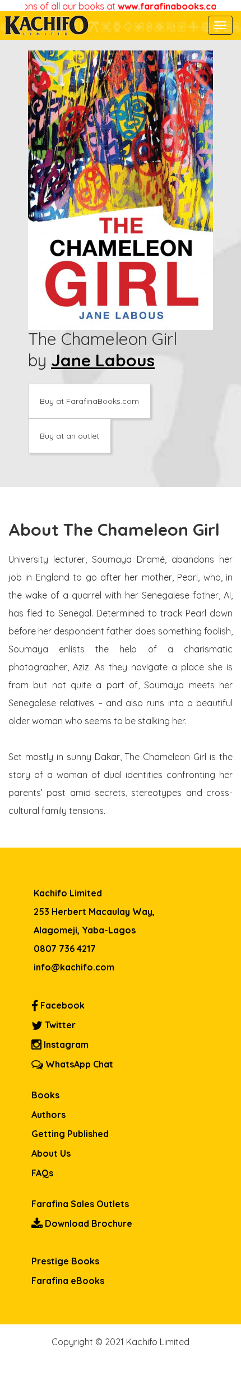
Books (45, 1095)
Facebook (61, 1005)
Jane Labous (103, 360)
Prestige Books (65, 1261)
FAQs (42, 1173)
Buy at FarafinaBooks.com (89, 401)
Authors (48, 1114)
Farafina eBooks (67, 1280)
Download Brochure (87, 1223)
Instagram (65, 1044)
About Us (51, 1153)
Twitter (59, 1024)
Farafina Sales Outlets (80, 1203)
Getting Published (70, 1133)
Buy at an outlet (69, 436)
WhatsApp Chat (78, 1064)
